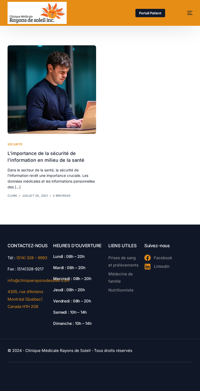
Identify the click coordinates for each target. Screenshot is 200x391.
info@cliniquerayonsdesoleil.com (39, 280)
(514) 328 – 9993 (31, 257)
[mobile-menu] (184, 13)
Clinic (13, 195)
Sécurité (15, 144)
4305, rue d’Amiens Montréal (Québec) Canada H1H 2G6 (25, 299)
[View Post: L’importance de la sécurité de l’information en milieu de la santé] (52, 89)
